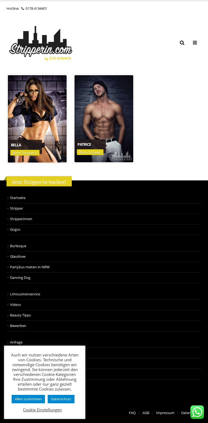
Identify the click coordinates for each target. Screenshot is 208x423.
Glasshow (17, 256)
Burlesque (18, 246)
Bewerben (18, 325)
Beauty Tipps (20, 315)
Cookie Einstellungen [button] (42, 409)
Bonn (17, 152)
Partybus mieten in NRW (30, 267)
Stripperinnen (21, 219)
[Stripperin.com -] (40, 42)
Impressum (165, 413)
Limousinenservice (25, 294)
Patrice (84, 144)
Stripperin (29, 152)
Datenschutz (61, 398)
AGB (145, 413)
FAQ (132, 413)
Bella (16, 144)
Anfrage (16, 342)
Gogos (15, 229)
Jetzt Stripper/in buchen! (39, 182)
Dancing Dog (20, 277)
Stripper (95, 152)
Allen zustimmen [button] (28, 398)
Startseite (17, 198)
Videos (15, 304)
